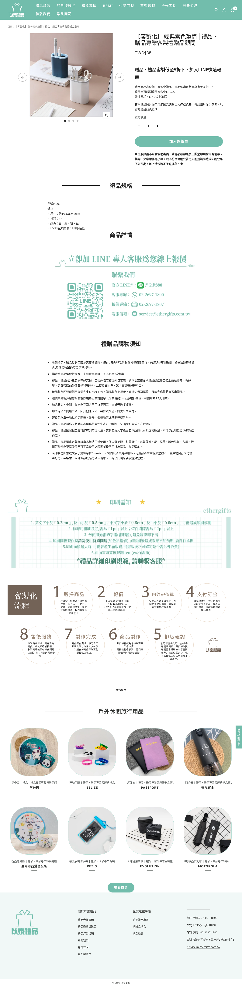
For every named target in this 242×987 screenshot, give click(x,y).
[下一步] (119, 77)
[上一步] (22, 77)
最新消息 (190, 5)
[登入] (224, 10)
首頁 (10, 26)
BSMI (108, 5)
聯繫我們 (43, 14)
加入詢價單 (178, 141)
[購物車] (232, 10)
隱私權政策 (84, 954)
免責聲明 (83, 947)
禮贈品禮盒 (139, 926)
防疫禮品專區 (141, 919)
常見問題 (64, 14)
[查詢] (216, 10)
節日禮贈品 (66, 5)
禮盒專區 (89, 5)
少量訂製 (126, 5)
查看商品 (121, 887)
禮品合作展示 (86, 919)
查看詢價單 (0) (239, 737)
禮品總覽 (43, 5)
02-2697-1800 (208, 932)
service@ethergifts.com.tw (203, 947)
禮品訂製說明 (86, 933)
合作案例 (169, 5)
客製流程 (147, 5)
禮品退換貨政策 (87, 926)
